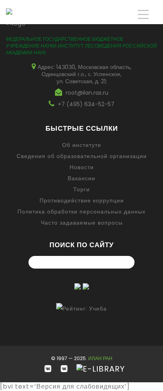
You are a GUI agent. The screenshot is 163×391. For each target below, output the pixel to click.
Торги (81, 189)
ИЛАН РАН (100, 358)
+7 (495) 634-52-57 (86, 104)
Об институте (81, 145)
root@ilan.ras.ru (87, 93)
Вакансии (81, 178)
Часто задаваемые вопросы (82, 223)
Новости (82, 167)
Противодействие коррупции (82, 200)
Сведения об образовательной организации (82, 156)
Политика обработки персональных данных (81, 212)
